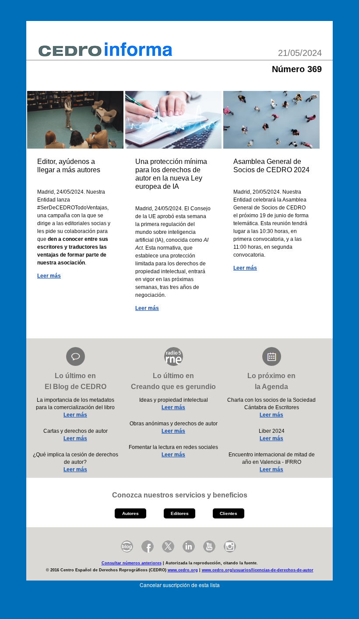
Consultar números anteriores (132, 563)
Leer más (49, 276)
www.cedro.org (183, 570)
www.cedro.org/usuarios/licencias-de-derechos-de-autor (257, 570)
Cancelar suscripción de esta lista (180, 584)
